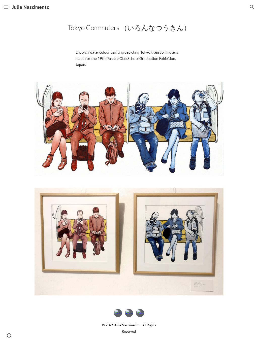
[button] (6, 7)
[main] (129, 27)
